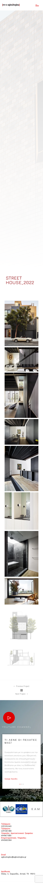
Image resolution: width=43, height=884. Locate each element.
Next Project (20, 694)
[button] (20, 784)
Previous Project (22, 686)
